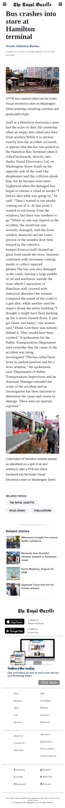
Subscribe (18, 750)
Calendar (44, 715)
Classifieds (45, 700)
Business (18, 700)
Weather (44, 707)
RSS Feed (47, 776)
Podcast (46, 784)
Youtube (46, 769)
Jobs (42, 693)
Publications (42, 510)
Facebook (20, 769)
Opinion (18, 722)
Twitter (19, 776)
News (16, 693)
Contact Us (19, 743)
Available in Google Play (33, 630)
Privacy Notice (47, 748)
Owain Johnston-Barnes (22, 46)
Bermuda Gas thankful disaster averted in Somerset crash (39, 556)
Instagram (21, 784)
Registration (46, 741)
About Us (18, 735)
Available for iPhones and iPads (35, 621)
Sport (16, 707)
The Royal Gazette (21, 502)
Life (16, 715)
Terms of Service (48, 755)
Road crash (17, 510)
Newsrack (45, 722)
